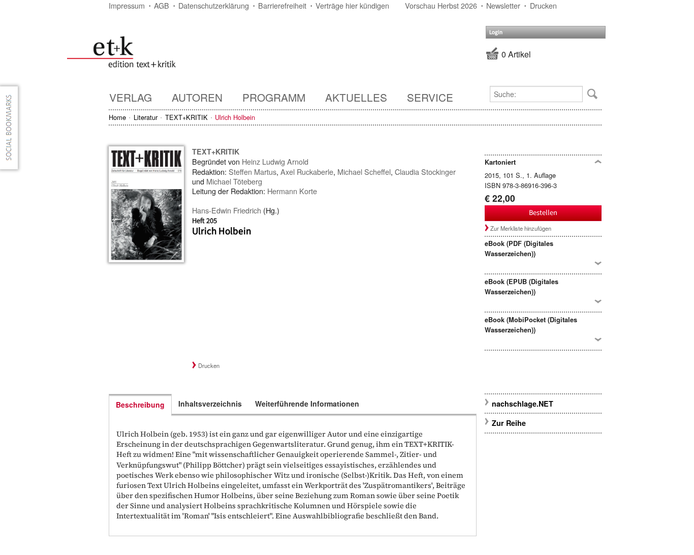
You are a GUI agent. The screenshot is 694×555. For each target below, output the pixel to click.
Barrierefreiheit (282, 5)
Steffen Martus (252, 171)
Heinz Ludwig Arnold (275, 161)
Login (495, 32)
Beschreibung (140, 404)
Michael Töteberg (234, 181)
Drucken (543, 5)
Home (117, 117)
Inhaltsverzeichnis (210, 403)
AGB (161, 5)
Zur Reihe (509, 423)
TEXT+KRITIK (186, 117)
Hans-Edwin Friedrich (226, 210)
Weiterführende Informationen (307, 403)
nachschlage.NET (522, 403)
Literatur (145, 117)
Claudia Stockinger (425, 171)
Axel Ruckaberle (306, 171)
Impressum (127, 5)
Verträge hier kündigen (352, 5)
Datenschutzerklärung (213, 5)
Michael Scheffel (364, 171)
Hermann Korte (292, 191)
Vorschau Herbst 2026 (441, 5)
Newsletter (503, 5)
